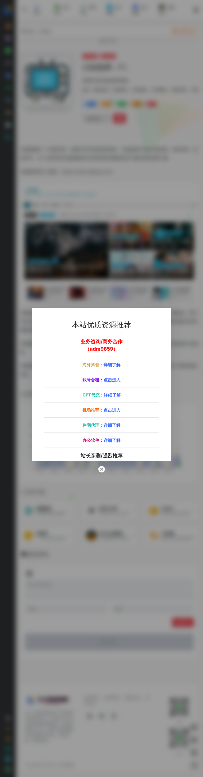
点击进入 (112, 379)
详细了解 (112, 364)
